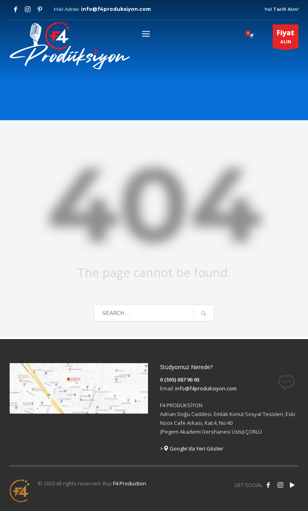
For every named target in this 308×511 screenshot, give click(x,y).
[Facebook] (16, 9)
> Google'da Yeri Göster (191, 448)
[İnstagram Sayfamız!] (280, 485)
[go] (203, 313)
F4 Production (129, 483)
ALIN (285, 36)
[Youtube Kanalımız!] (292, 485)
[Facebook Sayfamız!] (268, 485)
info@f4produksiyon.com (116, 9)
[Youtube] (40, 9)
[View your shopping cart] (251, 35)
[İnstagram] (28, 9)
